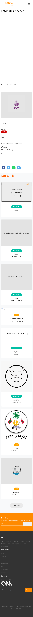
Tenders (3, 123)
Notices (3, 566)
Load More (16, 505)
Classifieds (4, 569)
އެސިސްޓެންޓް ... (16, 492)
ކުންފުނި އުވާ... (16, 210)
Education (4, 563)
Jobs (2, 553)
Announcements (6, 560)
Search (28, 590)
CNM (20, 609)
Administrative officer (16, 318)
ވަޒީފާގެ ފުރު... (16, 448)
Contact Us (4, 572)
